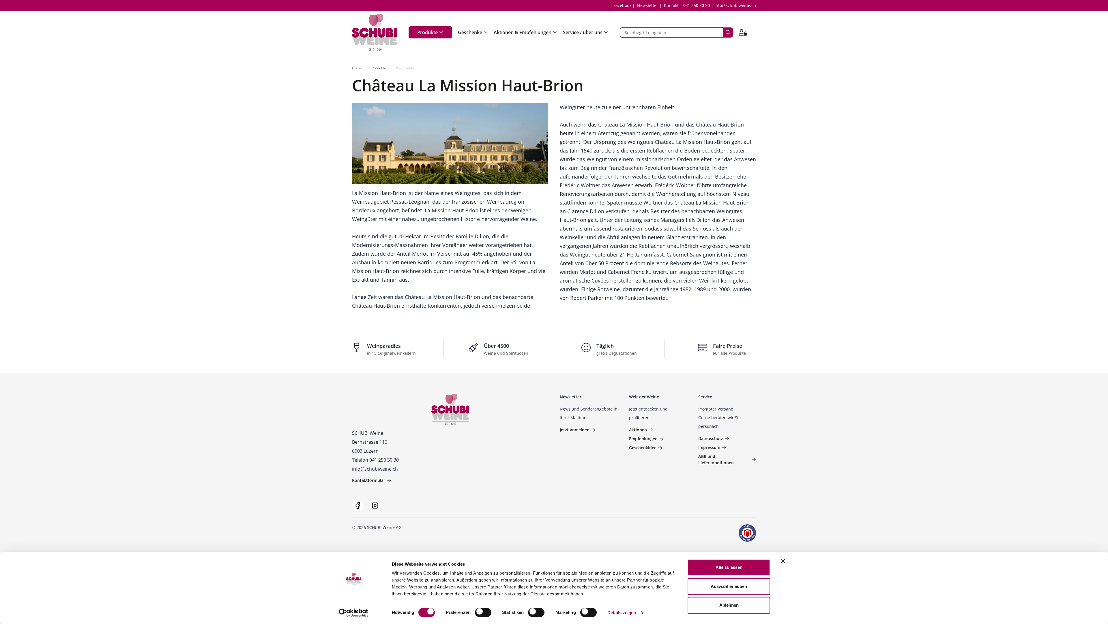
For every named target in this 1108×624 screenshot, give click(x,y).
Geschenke (470, 32)
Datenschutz (710, 438)
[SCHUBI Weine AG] (374, 32)
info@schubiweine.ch (735, 5)
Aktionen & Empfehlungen (522, 32)
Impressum (709, 447)
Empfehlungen (643, 438)
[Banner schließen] (783, 561)
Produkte (427, 32)
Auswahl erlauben (729, 586)
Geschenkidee (642, 447)
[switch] (484, 613)
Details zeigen (621, 612)
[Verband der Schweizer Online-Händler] (747, 533)
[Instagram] (375, 505)
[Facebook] (358, 505)
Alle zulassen (729, 567)
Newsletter (647, 5)
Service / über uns (582, 32)
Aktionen (638, 429)
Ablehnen (729, 605)
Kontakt (671, 5)
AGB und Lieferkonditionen (716, 459)
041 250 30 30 (696, 5)
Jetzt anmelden (574, 429)
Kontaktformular (368, 480)
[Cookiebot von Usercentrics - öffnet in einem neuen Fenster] (353, 612)
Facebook (622, 5)
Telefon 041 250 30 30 (375, 460)
